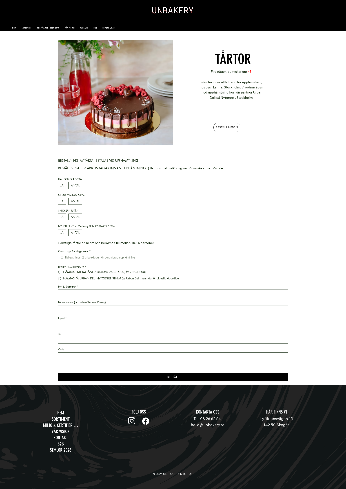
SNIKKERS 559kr (67, 210)
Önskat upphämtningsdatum (74, 251)
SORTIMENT (61, 419)
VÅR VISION (61, 431)
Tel (59, 333)
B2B (60, 444)
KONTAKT (61, 437)
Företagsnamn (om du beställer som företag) (82, 302)
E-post (62, 318)
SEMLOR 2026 (60, 450)
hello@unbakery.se (207, 424)
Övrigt (61, 349)
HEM (60, 413)
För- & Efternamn (68, 286)
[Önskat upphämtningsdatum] (62, 257)
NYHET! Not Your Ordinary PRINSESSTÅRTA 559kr (86, 226)
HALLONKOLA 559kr (70, 179)
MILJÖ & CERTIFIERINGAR (61, 425)
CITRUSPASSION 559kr (71, 194)
